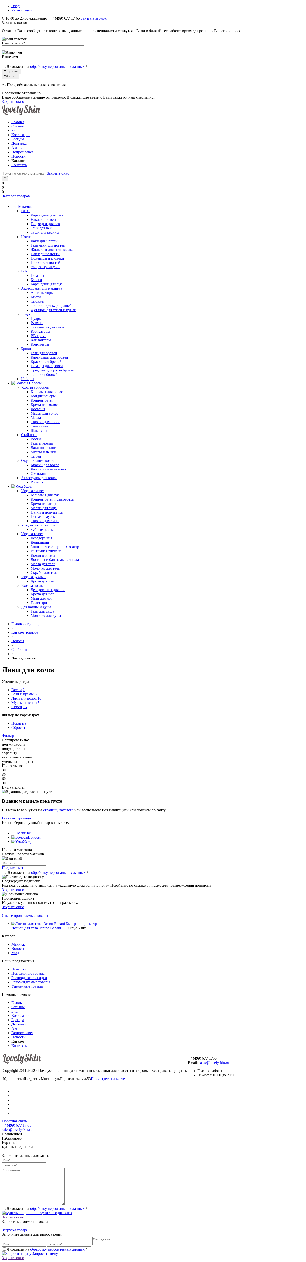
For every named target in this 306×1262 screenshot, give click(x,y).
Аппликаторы (42, 293)
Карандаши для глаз (47, 215)
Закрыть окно (13, 102)
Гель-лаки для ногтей (48, 245)
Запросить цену (44, 1253)
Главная (17, 122)
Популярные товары (28, 973)
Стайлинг (29, 435)
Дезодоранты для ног (48, 590)
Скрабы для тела (44, 572)
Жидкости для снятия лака (52, 250)
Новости (18, 156)
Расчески (38, 482)
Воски (36, 439)
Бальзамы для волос (47, 392)
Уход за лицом (32, 491)
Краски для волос (45, 465)
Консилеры (40, 344)
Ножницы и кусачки (47, 258)
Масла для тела (43, 564)
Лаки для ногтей (44, 241)
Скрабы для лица (45, 521)
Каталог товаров (16, 196)
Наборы (27, 379)
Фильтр (8, 736)
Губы (25, 271)
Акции (17, 148)
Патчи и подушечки (47, 512)
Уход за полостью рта (38, 525)
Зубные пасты (42, 529)
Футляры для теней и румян (53, 310)
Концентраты (42, 400)
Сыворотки (40, 426)
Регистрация (21, 10)
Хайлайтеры (41, 340)
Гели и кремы (42, 443)
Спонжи (37, 301)
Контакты (19, 165)
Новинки (19, 969)
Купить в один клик (55, 1213)
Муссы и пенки (43, 452)
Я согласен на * (48, 872)
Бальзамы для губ (45, 495)
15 (25, 707)
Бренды (17, 139)
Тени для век (41, 228)
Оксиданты (40, 473)
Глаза (25, 211)
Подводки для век (45, 224)
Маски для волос (44, 413)
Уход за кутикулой (45, 267)
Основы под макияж (47, 327)
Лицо (25, 314)
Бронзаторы (40, 331)
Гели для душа (42, 611)
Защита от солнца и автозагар (55, 547)
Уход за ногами (33, 585)
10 (39, 698)
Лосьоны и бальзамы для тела (55, 560)
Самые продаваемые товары (25, 915)
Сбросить (19, 727)
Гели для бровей (44, 353)
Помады (37, 275)
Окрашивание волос (37, 461)
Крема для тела (43, 555)
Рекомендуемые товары (30, 982)
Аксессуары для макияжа (41, 288)
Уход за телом (32, 534)
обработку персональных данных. (58, 67)
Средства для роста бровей (52, 370)
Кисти (36, 297)
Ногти (26, 237)
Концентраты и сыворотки (52, 499)
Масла (36, 417)
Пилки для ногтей (45, 262)
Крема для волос (44, 405)
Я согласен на (47, 67)
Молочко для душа (46, 616)
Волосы (34, 837)
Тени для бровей (44, 374)
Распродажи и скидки (29, 978)
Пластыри (39, 603)
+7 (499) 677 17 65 (16, 1125)
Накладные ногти (45, 254)
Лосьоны (38, 409)
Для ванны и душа (36, 607)
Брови (26, 349)
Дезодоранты (41, 538)
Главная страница (16, 818)
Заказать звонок (94, 18)
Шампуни (39, 430)
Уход (27, 842)
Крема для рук (42, 581)
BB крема (38, 336)
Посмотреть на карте (108, 1079)
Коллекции (20, 135)
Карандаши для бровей (49, 357)
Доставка (19, 143)
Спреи (36, 456)
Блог (15, 130)
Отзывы (18, 126)
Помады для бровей (47, 366)
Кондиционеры (43, 396)
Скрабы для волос (45, 422)
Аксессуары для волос (39, 478)
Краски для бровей (46, 362)
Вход (15, 6)
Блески (36, 280)
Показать (18, 723)
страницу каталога (58, 810)
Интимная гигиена (46, 551)
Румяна (37, 323)
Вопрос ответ (22, 152)
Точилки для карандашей (51, 306)
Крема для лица (43, 504)
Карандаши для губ (46, 284)
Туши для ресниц (45, 232)
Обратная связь (14, 1121)
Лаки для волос (43, 448)
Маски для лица (44, 508)
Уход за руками (33, 577)
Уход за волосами (35, 387)
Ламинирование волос (49, 469)
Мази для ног (41, 598)
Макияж (24, 833)
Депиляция (40, 542)
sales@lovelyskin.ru (214, 1063)
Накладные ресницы (47, 219)
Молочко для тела (45, 568)
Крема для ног (42, 594)
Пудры (36, 318)
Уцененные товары (27, 986)
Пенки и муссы (43, 517)
